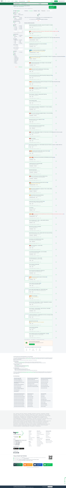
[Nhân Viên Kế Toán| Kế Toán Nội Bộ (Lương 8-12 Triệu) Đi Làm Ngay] (27, 70)
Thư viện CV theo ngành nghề (40, 434)
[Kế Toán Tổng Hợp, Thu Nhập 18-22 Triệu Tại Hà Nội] (27, 89)
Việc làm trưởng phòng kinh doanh (45, 386)
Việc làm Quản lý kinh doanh (31, 383)
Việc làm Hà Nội (17, 413)
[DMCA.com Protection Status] (19, 437)
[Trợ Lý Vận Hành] (27, 209)
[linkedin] (17, 452)
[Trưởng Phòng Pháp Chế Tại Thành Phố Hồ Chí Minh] (27, 165)
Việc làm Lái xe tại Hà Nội (46, 414)
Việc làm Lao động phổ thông (17, 387)
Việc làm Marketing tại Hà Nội (16, 416)
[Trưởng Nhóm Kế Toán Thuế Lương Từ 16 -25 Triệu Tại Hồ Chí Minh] (27, 45)
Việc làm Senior (47, 436)
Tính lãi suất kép (39, 440)
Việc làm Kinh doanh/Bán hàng (17, 379)
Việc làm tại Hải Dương (30, 403)
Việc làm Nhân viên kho (44, 399)
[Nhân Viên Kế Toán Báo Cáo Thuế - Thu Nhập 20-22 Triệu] (27, 121)
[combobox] (18, 46)
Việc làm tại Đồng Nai (30, 400)
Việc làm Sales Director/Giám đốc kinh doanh (33, 382)
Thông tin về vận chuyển (48, 442)
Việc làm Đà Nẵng (29, 413)
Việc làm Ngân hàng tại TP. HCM (43, 416)
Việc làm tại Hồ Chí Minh (30, 396)
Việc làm (9, 1)
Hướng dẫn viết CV (39, 433)
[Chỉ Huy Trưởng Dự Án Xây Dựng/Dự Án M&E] (27, 285)
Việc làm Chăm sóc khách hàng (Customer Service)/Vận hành (19, 382)
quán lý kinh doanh (28, 358)
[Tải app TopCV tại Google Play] (21, 448)
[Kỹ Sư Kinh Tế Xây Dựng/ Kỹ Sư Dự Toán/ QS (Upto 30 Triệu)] (27, 127)
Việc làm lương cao (48, 433)
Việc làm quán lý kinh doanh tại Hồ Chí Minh (19, 396)
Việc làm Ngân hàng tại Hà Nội (37, 416)
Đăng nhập (56, 1)
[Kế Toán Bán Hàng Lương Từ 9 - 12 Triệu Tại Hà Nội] (27, 259)
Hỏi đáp (29, 436)
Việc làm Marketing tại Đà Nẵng (30, 416)
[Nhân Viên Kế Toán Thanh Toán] (27, 322)
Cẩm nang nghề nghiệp (22, 1)
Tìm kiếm (50, 3)
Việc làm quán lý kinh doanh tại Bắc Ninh (19, 399)
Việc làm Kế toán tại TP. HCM (41, 415)
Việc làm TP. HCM (21, 413)
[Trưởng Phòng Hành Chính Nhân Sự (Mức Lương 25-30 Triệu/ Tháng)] (27, 152)
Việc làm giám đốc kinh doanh (44, 379)
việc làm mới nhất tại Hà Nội (24, 372)
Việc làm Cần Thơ (25, 413)
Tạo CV (12, 1)
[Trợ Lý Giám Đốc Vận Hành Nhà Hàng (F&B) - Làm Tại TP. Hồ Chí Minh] (27, 253)
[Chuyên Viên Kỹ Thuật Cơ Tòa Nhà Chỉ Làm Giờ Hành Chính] (27, 203)
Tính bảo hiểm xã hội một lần (40, 443)
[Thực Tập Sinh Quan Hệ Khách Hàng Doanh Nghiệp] (27, 52)
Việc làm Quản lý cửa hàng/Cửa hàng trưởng (33, 386)
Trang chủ (14, 6)
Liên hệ (29, 435)
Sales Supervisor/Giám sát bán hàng (40, 339)
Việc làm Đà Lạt (19, 414)
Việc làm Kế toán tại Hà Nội (34, 415)
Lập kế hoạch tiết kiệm (39, 441)
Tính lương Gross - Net (39, 439)
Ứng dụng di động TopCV (40, 438)
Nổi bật (31, 81)
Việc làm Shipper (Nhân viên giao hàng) (45, 400)
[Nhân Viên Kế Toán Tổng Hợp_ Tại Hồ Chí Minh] (27, 228)
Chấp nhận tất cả (50, 486)
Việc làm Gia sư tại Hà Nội (41, 414)
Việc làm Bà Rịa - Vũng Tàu (32, 414)
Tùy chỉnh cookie (44, 486)
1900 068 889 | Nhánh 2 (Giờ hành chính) (21, 440)
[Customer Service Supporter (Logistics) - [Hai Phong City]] (27, 279)
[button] (56, 29)
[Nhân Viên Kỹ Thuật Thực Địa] (27, 171)
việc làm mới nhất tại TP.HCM (31, 372)
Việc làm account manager (44, 383)
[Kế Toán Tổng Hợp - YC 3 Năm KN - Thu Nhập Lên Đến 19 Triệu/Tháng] (27, 96)
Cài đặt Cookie (30, 438)
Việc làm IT (47, 435)
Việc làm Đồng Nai (47, 413)
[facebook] (14, 452)
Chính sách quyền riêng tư (32, 437)
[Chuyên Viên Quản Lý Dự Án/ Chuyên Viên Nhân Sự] (27, 196)
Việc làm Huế (36, 414)
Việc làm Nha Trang (27, 414)
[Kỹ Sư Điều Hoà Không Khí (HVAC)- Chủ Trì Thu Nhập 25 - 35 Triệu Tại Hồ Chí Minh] (27, 64)
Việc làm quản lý (48, 434)
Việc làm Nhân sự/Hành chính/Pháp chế (19, 384)
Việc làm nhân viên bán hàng (44, 382)
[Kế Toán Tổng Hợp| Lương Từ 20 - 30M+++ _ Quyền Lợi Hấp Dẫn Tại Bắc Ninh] (27, 222)
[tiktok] (18, 452)
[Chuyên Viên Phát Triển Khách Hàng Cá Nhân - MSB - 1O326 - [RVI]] (27, 184)
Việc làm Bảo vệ (43, 396)
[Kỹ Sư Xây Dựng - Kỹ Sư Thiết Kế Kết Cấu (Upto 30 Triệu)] (27, 241)
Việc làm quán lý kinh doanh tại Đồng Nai (19, 400)
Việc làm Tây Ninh (15, 414)
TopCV (28, 1)
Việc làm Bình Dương (43, 413)
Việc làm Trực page (43, 406)
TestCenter (30, 442)
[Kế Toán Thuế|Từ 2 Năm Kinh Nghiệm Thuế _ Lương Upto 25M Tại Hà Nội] (27, 291)
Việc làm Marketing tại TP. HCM (23, 416)
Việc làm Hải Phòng (34, 413)
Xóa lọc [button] (38, 20)
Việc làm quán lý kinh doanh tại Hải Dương (19, 403)
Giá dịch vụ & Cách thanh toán (49, 441)
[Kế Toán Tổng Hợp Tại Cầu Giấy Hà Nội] (27, 266)
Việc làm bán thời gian (48, 437)
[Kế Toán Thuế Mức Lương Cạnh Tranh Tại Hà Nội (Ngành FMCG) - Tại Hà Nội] (27, 335)
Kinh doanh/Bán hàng (33, 339)
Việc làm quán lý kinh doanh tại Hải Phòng (19, 406)
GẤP (31, 37)
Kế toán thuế (38, 123)
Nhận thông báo (32, 344)
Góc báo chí (30, 433)
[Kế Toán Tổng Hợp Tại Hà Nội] (27, 102)
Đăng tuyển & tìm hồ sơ (62, 1)
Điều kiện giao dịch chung (49, 440)
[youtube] (15, 452)
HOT (29, 31)
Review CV (38, 435)
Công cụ (16, 1)
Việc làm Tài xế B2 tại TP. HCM (28, 415)
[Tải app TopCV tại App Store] (16, 448)
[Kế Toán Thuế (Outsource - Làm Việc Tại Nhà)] (27, 247)
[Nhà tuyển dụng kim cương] (29, 32)
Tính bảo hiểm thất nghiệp (40, 442)
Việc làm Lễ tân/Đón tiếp (44, 403)
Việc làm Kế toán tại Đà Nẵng (47, 415)
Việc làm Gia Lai (22, 414)
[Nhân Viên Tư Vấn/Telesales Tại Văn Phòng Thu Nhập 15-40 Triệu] (27, 178)
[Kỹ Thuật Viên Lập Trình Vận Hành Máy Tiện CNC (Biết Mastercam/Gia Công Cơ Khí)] (27, 159)
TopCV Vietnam (18, 442)
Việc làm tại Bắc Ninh (30, 399)
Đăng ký (52, 1)
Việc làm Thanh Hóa (38, 413)
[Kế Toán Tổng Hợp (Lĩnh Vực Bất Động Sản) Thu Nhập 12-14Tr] (27, 272)
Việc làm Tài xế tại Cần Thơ (16, 415)
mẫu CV (18, 365)
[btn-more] (52, 339)
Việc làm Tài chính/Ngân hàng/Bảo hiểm (19, 388)
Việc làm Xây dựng (16, 391)
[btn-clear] (36, 3)
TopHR (29, 443)
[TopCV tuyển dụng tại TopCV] (20, 433)
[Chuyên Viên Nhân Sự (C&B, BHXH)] (27, 329)
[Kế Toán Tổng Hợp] (27, 140)
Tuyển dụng (30, 434)
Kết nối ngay (20, 441)
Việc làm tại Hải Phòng (30, 406)
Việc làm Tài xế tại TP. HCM (22, 415)
